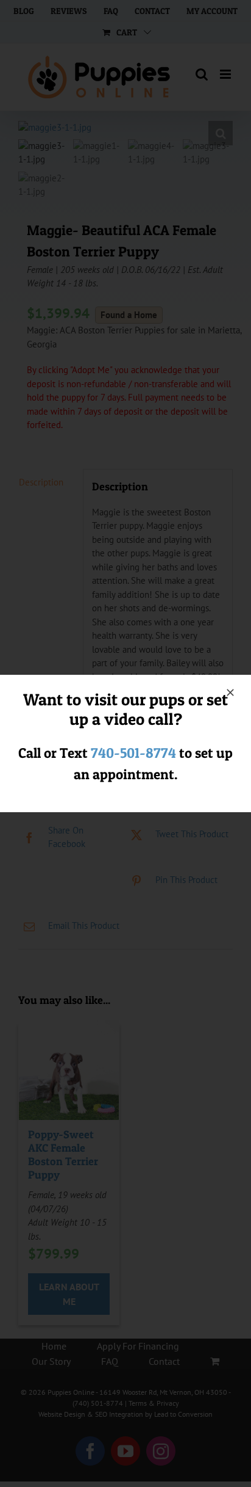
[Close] (230, 692)
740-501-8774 (133, 753)
